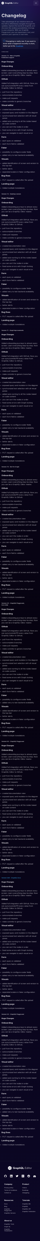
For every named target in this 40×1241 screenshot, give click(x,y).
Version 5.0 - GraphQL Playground (12, 1014)
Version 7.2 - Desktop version (11, 194)
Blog (5, 1206)
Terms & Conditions (10, 1190)
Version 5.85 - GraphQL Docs (11, 878)
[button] (36, 3)
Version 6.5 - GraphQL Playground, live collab (12, 604)
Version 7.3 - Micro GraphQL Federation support (10, 56)
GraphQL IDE (26, 1204)
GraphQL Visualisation (8, 1230)
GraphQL (25, 1206)
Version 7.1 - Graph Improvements (12, 330)
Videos (24, 1187)
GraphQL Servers (10, 1213)
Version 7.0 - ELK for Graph (10, 467)
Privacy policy (8, 1187)
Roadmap (19, 46)
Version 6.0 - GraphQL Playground (12, 741)
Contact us (7, 1193)
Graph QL (7, 1226)
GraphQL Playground (8, 1209)
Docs (6, 1204)
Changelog (25, 1193)
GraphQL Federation (28, 1211)
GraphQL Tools (9, 1224)
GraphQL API (26, 1209)
